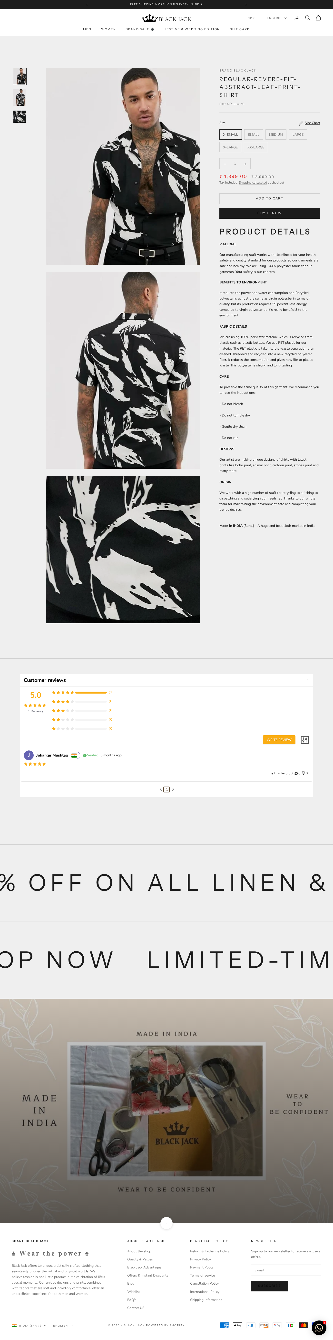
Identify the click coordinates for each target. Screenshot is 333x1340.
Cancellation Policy (204, 1283)
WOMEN (108, 29)
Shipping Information (206, 1300)
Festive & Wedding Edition (192, 29)
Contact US (136, 1308)
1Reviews (35, 711)
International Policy (204, 1291)
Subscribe (269, 1286)
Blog (130, 1283)
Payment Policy (202, 1267)
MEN (87, 29)
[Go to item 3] (20, 116)
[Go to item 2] (20, 97)
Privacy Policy (200, 1259)
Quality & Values (140, 1259)
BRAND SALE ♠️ (140, 29)
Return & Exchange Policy (209, 1251)
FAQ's (132, 1300)
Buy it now (269, 213)
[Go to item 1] (20, 76)
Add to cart (270, 199)
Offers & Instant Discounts (147, 1275)
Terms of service (202, 1275)
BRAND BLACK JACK (238, 70)
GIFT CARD (240, 29)
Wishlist (133, 1291)
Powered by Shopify (165, 1325)
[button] (161, 789)
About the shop (139, 1251)
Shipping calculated (253, 183)
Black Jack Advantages (144, 1267)
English (274, 18)
